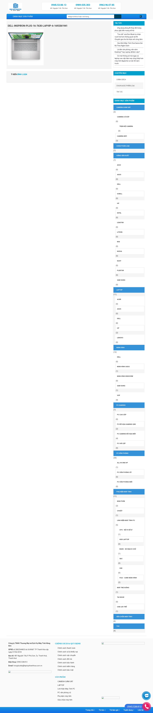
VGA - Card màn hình (128, 578)
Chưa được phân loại (125, 86)
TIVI (117, 626)
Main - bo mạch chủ (127, 549)
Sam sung (121, 280)
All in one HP (122, 463)
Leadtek (120, 222)
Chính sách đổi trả (65, 659)
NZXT (119, 261)
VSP (118, 395)
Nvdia (119, 251)
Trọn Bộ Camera (126, 126)
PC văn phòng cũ (124, 472)
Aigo (119, 165)
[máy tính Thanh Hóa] (24, 6)
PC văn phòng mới (124, 482)
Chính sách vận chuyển (67, 655)
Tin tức (119, 92)
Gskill (119, 194)
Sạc (121, 558)
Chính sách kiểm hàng (66, 666)
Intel (119, 213)
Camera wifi (122, 136)
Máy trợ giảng (123, 587)
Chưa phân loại (123, 146)
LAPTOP (119, 290)
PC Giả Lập (121, 443)
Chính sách (121, 80)
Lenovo (120, 338)
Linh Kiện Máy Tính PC (126, 520)
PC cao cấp (121, 415)
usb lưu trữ (122, 607)
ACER (119, 299)
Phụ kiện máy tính (123, 492)
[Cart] (144, 16)
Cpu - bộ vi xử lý (125, 530)
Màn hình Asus (123, 366)
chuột (119, 511)
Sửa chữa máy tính (124, 616)
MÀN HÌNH (120, 347)
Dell (119, 184)
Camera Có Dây (123, 117)
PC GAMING (121, 405)
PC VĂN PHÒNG (122, 453)
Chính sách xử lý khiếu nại (68, 652)
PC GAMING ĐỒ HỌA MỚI (126, 434)
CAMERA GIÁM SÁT (123, 107)
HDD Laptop (124, 539)
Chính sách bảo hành (66, 663)
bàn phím (121, 501)
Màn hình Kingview (125, 376)
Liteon (119, 232)
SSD (120, 568)
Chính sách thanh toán (66, 648)
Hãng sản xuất (122, 155)
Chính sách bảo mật (65, 670)
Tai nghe (120, 597)
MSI (118, 242)
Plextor (120, 270)
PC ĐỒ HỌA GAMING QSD (126, 424)
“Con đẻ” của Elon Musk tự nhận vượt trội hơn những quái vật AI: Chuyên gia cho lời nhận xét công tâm (129, 36)
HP (118, 203)
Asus (119, 174)
